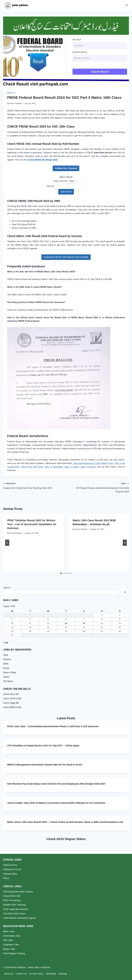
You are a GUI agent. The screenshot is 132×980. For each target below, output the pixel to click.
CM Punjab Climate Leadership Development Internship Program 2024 (102, 488)
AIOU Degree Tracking (14, 953)
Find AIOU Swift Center (14, 913)
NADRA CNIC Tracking (14, 905)
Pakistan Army (10, 865)
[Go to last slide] (7, 543)
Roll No (50, 186)
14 (84, 623)
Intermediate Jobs (11, 936)
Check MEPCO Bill (12, 707)
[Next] (125, 543)
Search (6, 587)
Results (11, 93)
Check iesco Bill (11, 694)
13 (66, 623)
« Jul (5, 642)
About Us (8, 974)
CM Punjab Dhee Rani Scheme (18, 891)
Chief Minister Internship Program (19, 918)
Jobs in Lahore (71, 467)
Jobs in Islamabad (53, 467)
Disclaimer (51, 974)
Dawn (6, 663)
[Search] (125, 592)
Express (7, 659)
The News (8, 681)
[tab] (60, 573)
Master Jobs (9, 949)
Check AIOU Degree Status (66, 839)
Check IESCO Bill (11, 896)
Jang (5, 655)
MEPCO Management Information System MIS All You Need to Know (44, 764)
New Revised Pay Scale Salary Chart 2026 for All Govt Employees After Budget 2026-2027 (56, 784)
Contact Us (21, 974)
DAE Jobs (8, 940)
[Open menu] (126, 5)
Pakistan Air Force (12, 869)
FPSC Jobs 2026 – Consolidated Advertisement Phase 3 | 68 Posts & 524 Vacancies (53, 726)
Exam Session (60, 181)
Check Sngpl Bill (11, 703)
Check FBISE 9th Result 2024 (42, 159)
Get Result (66, 191)
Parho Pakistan (16, 103)
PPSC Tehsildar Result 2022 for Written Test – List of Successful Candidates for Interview (31, 524)
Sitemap (63, 974)
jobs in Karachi (88, 467)
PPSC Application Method (15, 909)
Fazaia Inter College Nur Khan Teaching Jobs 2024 (27, 486)
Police (6, 878)
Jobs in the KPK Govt (32, 467)
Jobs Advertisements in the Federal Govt (93, 463)
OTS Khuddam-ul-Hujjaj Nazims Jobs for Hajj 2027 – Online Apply (43, 745)
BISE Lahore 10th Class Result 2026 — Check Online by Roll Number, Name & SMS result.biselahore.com (65, 822)
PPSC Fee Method (12, 900)
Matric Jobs (8, 931)
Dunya (6, 668)
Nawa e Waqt (9, 672)
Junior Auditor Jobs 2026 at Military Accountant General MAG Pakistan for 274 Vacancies (56, 803)
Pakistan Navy (10, 874)
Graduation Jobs (11, 944)
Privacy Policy (36, 974)
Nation (6, 677)
